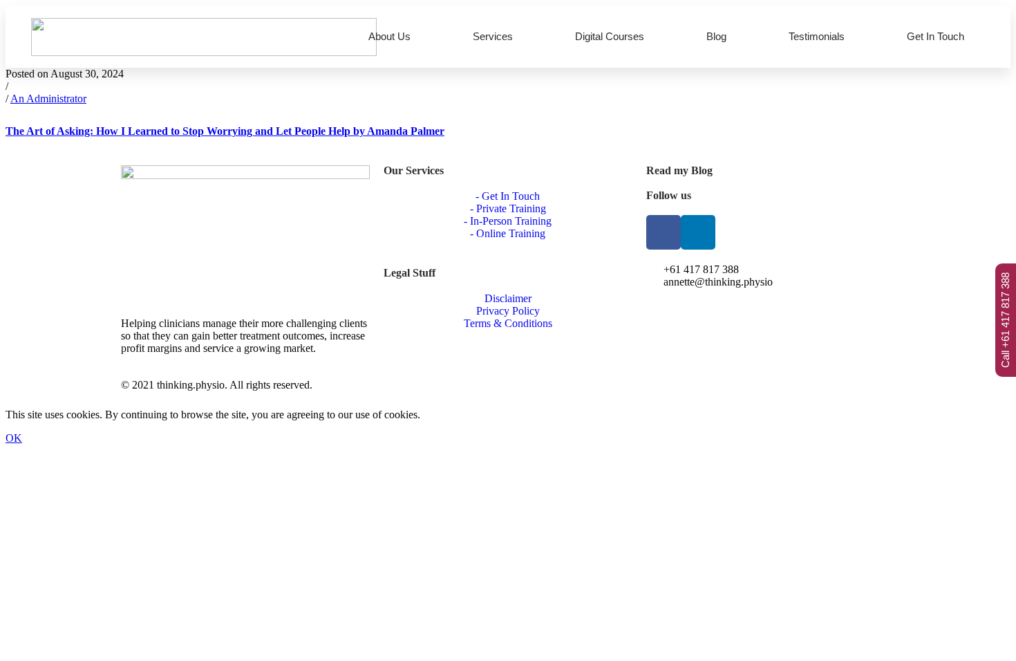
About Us (389, 36)
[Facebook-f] (663, 232)
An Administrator (48, 98)
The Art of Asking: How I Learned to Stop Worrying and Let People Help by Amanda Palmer (225, 131)
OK (14, 438)
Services (493, 36)
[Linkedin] (698, 232)
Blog (716, 36)
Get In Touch (935, 36)
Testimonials (817, 36)
